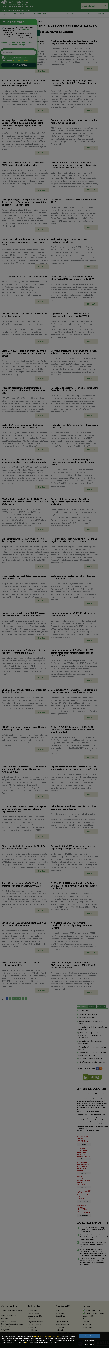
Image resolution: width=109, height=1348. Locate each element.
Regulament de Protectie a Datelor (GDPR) (47, 1336)
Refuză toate (89, 1344)
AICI (26, 1342)
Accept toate (89, 1336)
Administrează (89, 1340)
